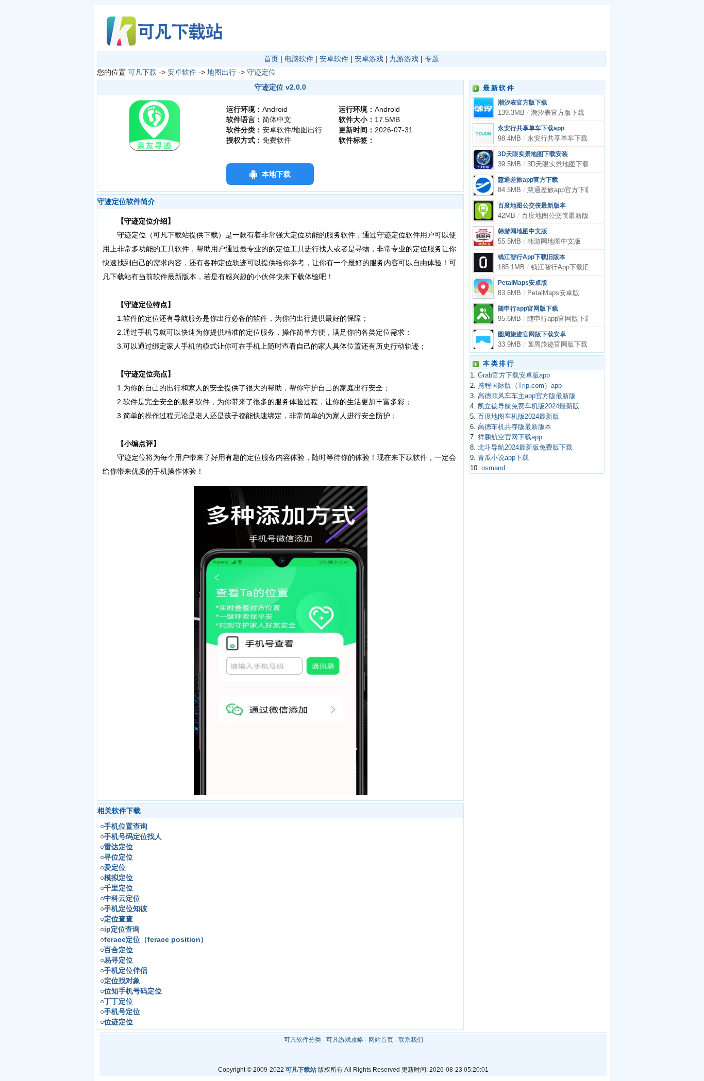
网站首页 (380, 1039)
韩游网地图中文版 (522, 231)
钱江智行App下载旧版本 (531, 257)
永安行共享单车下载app (531, 128)
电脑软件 (298, 59)
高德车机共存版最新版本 (514, 427)
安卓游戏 (369, 59)
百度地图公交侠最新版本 (532, 205)
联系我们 (410, 1039)
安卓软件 (334, 59)
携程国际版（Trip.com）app (520, 385)
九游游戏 (404, 59)
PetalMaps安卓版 (522, 282)
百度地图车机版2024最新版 (518, 416)
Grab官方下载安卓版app (514, 375)
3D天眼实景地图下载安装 (533, 154)
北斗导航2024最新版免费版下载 (525, 447)
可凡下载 (142, 72)
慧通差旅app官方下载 (528, 179)
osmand (493, 468)
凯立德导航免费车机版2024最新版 (528, 406)
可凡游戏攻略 (344, 1039)
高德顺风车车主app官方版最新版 (527, 396)
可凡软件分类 (302, 1039)
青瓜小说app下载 (503, 457)
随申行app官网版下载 (528, 308)
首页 (271, 59)
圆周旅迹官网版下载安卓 (532, 334)
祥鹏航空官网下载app (510, 437)
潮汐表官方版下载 (522, 102)
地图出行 (221, 72)
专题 (432, 59)
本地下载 (276, 174)
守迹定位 (261, 72)
